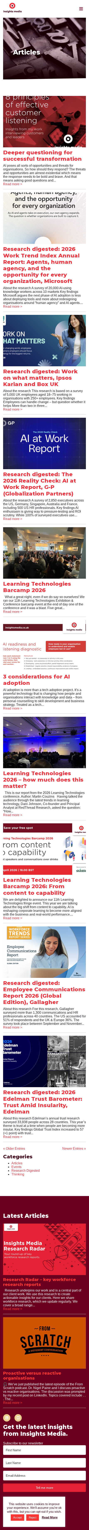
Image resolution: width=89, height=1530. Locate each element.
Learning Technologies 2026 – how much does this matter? (43, 779)
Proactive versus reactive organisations (32, 1376)
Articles (16, 1163)
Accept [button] (17, 1517)
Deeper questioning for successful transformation (42, 155)
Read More (50, 1517)
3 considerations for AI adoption (36, 679)
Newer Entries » (74, 1148)
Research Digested (25, 1170)
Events (16, 1167)
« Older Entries (14, 1148)
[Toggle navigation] (81, 9)
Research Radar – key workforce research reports (39, 1282)
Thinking (17, 1174)
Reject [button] (32, 1517)
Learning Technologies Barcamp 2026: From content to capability (37, 886)
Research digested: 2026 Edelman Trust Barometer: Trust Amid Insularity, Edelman (42, 1102)
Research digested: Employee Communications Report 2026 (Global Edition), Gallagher (44, 993)
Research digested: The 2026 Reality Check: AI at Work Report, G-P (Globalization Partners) (39, 484)
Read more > (12, 184)
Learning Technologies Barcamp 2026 (37, 587)
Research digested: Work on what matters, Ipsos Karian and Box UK (40, 377)
